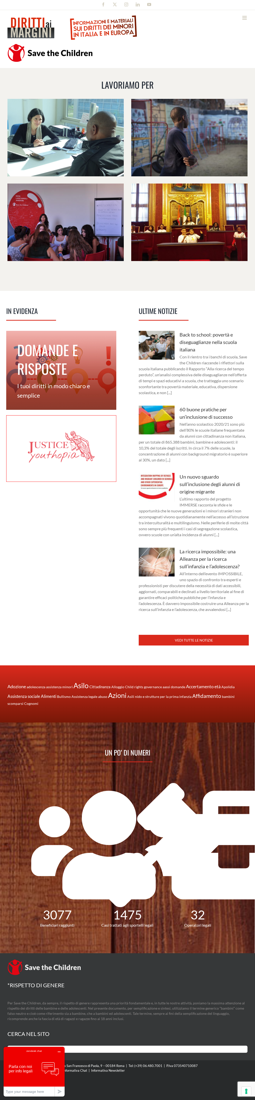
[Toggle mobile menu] (245, 17)
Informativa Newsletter (108, 1070)
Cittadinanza (100, 686)
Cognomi (31, 703)
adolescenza (36, 687)
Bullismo (64, 696)
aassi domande (174, 687)
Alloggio (117, 687)
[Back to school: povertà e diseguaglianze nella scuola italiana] (157, 345)
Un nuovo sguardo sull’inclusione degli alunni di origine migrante (210, 484)
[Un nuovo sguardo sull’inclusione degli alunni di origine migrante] (157, 487)
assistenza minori (59, 687)
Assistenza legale (84, 696)
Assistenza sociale (23, 696)
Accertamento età (203, 686)
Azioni (117, 695)
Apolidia (228, 687)
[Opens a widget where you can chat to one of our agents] (34, 1071)
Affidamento (206, 696)
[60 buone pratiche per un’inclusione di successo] (157, 420)
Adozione (16, 686)
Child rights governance (143, 687)
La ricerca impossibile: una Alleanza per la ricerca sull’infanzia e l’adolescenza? (210, 558)
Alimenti (48, 696)
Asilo (81, 685)
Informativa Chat (75, 1070)
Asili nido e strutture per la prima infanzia (159, 696)
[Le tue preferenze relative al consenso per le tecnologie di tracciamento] (246, 1091)
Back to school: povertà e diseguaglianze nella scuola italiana (208, 342)
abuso (102, 696)
